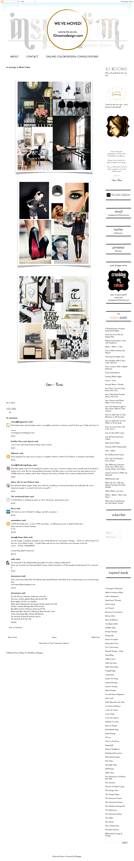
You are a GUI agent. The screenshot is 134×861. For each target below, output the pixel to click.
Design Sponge (111, 632)
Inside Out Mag (111, 679)
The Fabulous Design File (115, 806)
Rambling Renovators (113, 753)
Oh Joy (108, 737)
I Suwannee (109, 675)
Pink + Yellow (110, 451)
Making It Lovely (112, 722)
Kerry (13, 509)
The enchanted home (20, 497)
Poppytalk (109, 745)
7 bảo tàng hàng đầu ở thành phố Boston (27, 614)
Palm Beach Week (112, 443)
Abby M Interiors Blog (114, 592)
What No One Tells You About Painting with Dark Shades (115, 485)
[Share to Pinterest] (15, 409)
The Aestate (110, 783)
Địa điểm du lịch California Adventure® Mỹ (28, 609)
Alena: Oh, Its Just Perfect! (22, 482)
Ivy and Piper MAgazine (114, 694)
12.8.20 (13, 622)
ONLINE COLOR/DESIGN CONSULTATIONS (72, 57)
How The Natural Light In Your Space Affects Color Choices (115, 409)
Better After (110, 616)
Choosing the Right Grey (115, 357)
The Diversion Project (113, 798)
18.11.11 (13, 436)
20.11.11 (13, 532)
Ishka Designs (110, 690)
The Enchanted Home (113, 802)
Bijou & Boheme (111, 620)
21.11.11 (13, 571)
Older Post (95, 637)
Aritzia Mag (110, 604)
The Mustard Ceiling (113, 814)
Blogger (78, 856)
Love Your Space (112, 718)
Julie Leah (109, 698)
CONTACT (32, 57)
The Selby (109, 818)
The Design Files (111, 790)
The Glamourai (111, 810)
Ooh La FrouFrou (112, 741)
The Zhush (109, 822)
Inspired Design (111, 683)
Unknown (15, 453)
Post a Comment (15, 627)
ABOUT (14, 57)
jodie (13, 559)
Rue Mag (109, 761)
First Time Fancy (111, 647)
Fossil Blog (109, 655)
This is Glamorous (112, 826)
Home (54, 637)
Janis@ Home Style (19, 537)
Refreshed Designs (112, 757)
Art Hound (109, 608)
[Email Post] (9, 412)
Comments (112, 537)
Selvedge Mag (111, 765)
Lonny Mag (109, 714)
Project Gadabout (112, 749)
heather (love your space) (22, 441)
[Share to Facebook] (13, 409)
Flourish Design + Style (114, 651)
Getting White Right (113, 377)
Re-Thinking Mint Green (114, 455)
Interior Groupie (111, 686)
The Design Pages (112, 794)
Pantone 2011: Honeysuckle (115, 447)
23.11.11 (13, 588)
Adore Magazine (112, 596)
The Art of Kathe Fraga (114, 787)
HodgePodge (110, 671)
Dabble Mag (110, 628)
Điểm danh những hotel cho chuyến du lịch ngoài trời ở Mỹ (34, 604)
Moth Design (110, 734)
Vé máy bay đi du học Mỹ (21, 619)
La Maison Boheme (113, 706)
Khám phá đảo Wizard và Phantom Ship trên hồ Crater (33, 611)
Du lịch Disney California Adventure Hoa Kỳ (28, 596)
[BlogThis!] (9, 409)
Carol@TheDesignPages (21, 465)
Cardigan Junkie (111, 624)
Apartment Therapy (113, 600)
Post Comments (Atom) (59, 643)
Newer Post (12, 637)
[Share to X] (11, 409)
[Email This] (7, 409)
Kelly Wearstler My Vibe (114, 702)
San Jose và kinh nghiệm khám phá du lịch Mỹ (29, 599)
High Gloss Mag (111, 667)
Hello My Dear (111, 663)
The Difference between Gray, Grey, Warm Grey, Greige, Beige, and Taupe (115, 467)
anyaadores (16, 520)
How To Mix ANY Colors (114, 433)
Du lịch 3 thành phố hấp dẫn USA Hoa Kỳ (27, 606)
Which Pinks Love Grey (114, 491)
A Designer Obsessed (113, 588)
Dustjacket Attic (111, 643)
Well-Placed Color (112, 479)
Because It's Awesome (114, 612)
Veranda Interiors (112, 830)
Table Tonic (109, 773)
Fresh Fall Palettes (112, 373)
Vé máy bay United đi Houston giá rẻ (26, 616)
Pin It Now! (10, 403)
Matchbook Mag (112, 730)
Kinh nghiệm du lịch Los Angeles (24, 601)
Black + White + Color (113, 347)
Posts (110, 533)
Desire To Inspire (111, 639)
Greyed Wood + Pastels (114, 384)
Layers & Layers (111, 710)
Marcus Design (111, 726)
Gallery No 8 (110, 659)
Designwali (109, 636)
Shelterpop (109, 769)
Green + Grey (110, 381)
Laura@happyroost (19, 422)
